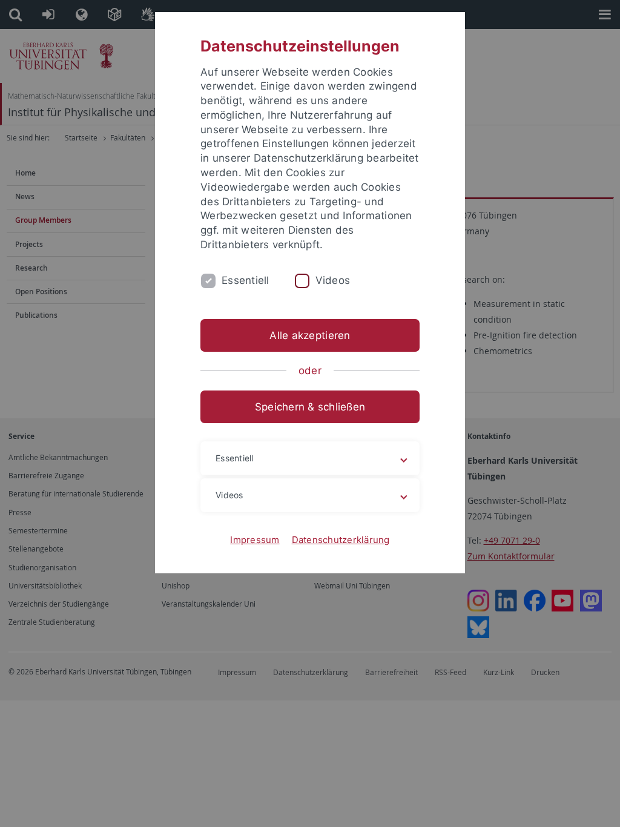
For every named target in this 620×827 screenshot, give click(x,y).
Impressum (254, 539)
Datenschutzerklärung (341, 539)
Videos (333, 280)
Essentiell (245, 280)
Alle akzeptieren (309, 335)
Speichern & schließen (310, 407)
